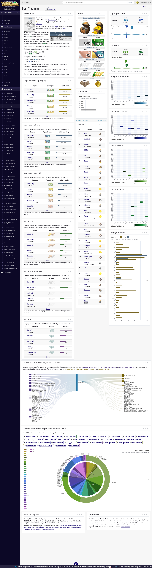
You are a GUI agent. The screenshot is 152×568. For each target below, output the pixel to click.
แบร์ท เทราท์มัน (31, 443)
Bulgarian (86, 144)
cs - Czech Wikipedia (8, 109)
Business (6, 40)
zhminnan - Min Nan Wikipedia (10, 268)
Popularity (6, 23)
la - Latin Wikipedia (8, 185)
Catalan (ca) (30, 298)
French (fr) (30, 158)
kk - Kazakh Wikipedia (9, 179)
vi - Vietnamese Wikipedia (9, 259)
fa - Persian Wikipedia (9, 138)
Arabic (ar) (30, 293)
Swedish (86, 262)
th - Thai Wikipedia (8, 243)
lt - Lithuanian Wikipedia (9, 189)
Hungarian (86, 199)
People (5, 59)
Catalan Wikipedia (145, 2)
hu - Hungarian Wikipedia (9, 160)
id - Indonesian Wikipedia (9, 166)
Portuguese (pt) (31, 352)
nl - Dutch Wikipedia (8, 195)
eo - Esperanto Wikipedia (9, 125)
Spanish (86, 172)
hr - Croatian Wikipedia (9, 157)
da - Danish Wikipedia (9, 112)
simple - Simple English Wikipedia (9, 223)
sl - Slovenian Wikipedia (9, 230)
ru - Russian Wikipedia (9, 216)
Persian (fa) (30, 206)
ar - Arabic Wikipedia (8, 93)
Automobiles (7, 31)
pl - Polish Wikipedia (8, 206)
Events (5, 50)
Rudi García (63, 528)
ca (41, 7)
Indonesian (87, 205)
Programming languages (9, 63)
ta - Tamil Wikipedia (8, 239)
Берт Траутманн (110, 443)
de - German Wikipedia (9, 115)
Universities (6, 79)
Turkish (86, 273)
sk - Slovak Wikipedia (9, 227)
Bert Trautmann (52, 20)
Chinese (86, 301)
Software (6, 69)
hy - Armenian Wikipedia (9, 163)
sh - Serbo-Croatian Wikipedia (10, 219)
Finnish (86, 183)
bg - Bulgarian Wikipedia (9, 102)
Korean (86, 223)
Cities (5, 44)
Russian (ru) (30, 256)
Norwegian (87, 234)
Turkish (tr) (30, 346)
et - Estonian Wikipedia (9, 131)
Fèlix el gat (51, 529)
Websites (6, 85)
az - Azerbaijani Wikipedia (10, 96)
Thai (85, 268)
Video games (7, 82)
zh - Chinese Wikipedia (9, 265)
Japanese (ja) (30, 200)
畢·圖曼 (40, 439)
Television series (8, 75)
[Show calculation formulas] (76, 564)
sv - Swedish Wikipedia (9, 236)
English (25, 2)
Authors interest (7, 17)
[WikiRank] (10, 3)
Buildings (6, 37)
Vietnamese (87, 290)
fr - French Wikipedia (8, 144)
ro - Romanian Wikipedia (9, 212)
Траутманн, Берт (116, 436)
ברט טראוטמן (107, 439)
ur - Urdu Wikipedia (8, 252)
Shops (5, 66)
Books (5, 34)
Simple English (88, 257)
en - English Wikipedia (9, 122)
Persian (86, 177)
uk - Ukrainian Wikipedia (9, 249)
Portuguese (87, 246)
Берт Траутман (124, 443)
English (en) (30, 89)
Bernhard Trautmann (134, 439)
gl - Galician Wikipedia (9, 147)
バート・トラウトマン (99, 436)
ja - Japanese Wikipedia (9, 173)
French (86, 188)
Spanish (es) (30, 111)
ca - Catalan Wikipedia (9, 106)
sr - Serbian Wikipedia (9, 233)
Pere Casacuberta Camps (52, 528)
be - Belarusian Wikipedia (9, 99)
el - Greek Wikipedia (8, 118)
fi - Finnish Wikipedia (8, 141)
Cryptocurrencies (8, 47)
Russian (86, 251)
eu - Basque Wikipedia (9, 134)
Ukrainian (86, 279)
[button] (67, 13)
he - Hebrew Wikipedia (9, 150)
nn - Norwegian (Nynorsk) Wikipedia (9, 199)
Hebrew (86, 194)
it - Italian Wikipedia (8, 169)
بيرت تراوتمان (70, 443)
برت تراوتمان (30, 439)
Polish (85, 240)
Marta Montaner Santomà (34, 529)
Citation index (7, 20)
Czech (85, 155)
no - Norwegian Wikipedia (10, 203)
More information (125, 527)
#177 (141, 20)
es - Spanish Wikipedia (9, 128)
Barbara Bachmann (82, 120)
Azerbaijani (87, 139)
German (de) (30, 95)
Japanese (86, 216)
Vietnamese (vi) (31, 100)
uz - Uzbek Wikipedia (9, 255)
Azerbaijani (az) (31, 287)
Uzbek (85, 284)
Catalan (86, 150)
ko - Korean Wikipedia (9, 182)
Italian (85, 210)
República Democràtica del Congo (68, 526)
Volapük (86, 295)
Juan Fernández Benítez (38, 528)
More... (48, 116)
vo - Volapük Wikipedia (9, 262)
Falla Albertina (101, 120)
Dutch (85, 229)
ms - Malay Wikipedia (8, 192)
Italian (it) (29, 147)
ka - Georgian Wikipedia (9, 176)
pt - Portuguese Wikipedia (10, 209)
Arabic (85, 133)
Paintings (6, 56)
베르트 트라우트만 (45, 446)
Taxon (5, 72)
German (64, 29)
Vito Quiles (45, 529)
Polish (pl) (29, 106)
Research (131, 2)
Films (5, 53)
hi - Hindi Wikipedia (8, 153)
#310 (126, 20)
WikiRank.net (146, 7)
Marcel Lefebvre (71, 528)
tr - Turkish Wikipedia (9, 246)
